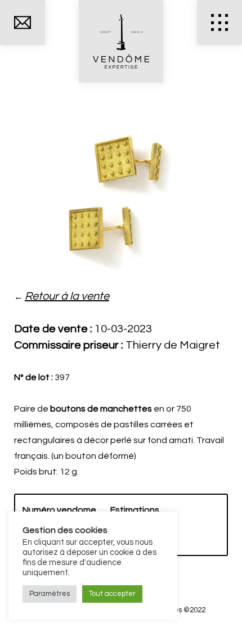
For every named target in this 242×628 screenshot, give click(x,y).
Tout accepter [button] (112, 594)
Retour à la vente (67, 296)
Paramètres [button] (49, 594)
